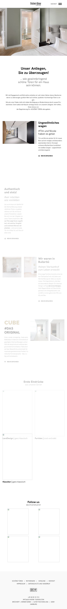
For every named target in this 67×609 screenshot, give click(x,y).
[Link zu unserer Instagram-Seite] (18, 522)
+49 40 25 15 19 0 (33, 597)
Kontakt (54, 4)
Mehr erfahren (13, 362)
